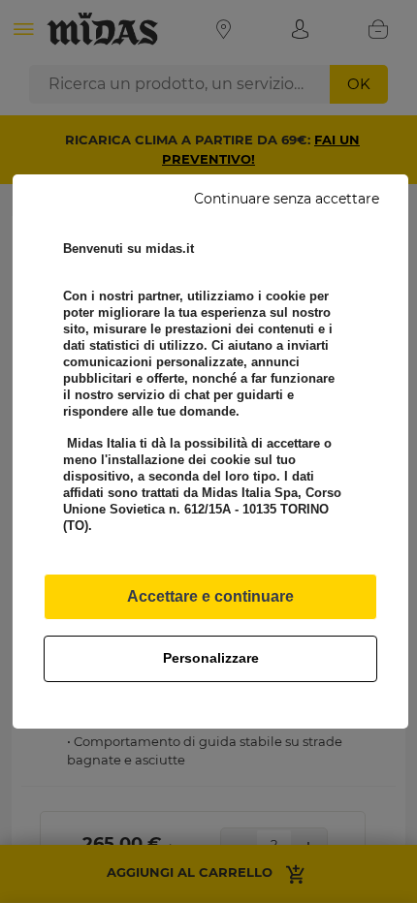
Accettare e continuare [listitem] (210, 596)
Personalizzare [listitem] (211, 658)
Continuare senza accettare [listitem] (286, 198)
